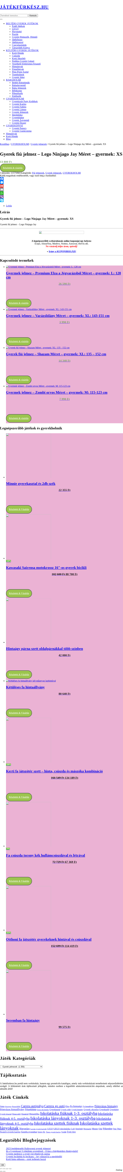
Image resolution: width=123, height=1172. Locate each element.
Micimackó (87, 1129)
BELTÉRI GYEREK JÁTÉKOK (22, 23)
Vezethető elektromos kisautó (26, 64)
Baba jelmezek (19, 88)
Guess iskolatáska (43, 1110)
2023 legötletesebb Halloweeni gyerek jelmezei (28, 1148)
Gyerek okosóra (91, 1109)
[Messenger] (61, 182)
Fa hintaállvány (88, 1106)
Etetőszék (16, 96)
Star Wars (117, 1129)
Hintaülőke (34, 1114)
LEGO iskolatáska (62, 1128)
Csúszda (16, 55)
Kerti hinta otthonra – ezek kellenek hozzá (26, 1159)
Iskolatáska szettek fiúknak (56, 1123)
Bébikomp (17, 90)
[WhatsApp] (61, 193)
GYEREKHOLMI (15, 98)
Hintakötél (25, 1114)
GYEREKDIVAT (14, 125)
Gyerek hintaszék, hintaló (24, 37)
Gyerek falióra (19, 107)
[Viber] (61, 196)
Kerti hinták (18, 53)
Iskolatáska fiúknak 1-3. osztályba (68, 1113)
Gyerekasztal (55, 1109)
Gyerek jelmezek (20, 112)
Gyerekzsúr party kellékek (25, 101)
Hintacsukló (16, 1114)
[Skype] (61, 200)
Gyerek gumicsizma (22, 131)
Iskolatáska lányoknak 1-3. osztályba (63, 1118)
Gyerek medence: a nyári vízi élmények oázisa (28, 1154)
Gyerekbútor (18, 117)
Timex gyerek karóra (53, 1132)
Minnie (95, 1129)
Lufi (73, 1129)
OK (2, 1165)
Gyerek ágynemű (20, 120)
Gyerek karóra (19, 104)
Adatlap (119, 1170)
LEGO (15, 29)
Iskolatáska (17, 115)
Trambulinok (18, 74)
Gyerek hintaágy (77, 1110)
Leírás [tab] (9, 205)
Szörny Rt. (41, 1132)
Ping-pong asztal (20, 72)
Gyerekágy (114, 1109)
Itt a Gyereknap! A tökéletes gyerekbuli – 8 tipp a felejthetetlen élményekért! (42, 1151)
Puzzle (15, 34)
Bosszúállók (16, 1106)
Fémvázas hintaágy (106, 1106)
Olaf (100, 1129)
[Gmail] (61, 186)
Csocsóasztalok (19, 45)
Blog (8, 139)
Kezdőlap (4, 144)
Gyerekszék (104, 1109)
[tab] (1, 19)
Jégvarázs (24, 1128)
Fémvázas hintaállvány (12, 1109)
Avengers (8, 1106)
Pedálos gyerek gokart (23, 61)
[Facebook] (61, 179)
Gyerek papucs (19, 128)
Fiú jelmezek (38, 173)
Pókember (107, 1128)
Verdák (63, 1132)
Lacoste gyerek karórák (38, 1129)
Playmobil (17, 31)
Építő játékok (18, 26)
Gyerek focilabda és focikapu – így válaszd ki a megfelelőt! (34, 1156)
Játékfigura (17, 39)
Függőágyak (18, 69)
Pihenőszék (17, 93)
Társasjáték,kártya (21, 47)
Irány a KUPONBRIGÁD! (62, 251)
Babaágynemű (19, 85)
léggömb (79, 1129)
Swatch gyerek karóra (10, 1132)
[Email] (61, 189)
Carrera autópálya (32, 1106)
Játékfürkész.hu (24, 6)
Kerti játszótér (19, 58)
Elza (67, 1106)
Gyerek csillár (66, 1110)
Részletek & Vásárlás (19, 509)
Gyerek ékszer (19, 123)
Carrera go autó (54, 1106)
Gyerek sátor (18, 77)
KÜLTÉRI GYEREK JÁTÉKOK (22, 50)
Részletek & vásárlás (12, 168)
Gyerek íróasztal (6, 1114)
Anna (2, 1106)
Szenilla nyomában (29, 1132)
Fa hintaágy (76, 1106)
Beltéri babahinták (21, 82)
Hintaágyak (17, 66)
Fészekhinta (30, 1109)
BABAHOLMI (13, 80)
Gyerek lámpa (19, 109)
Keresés (33, 15)
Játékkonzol (17, 42)
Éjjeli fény (71, 1132)
